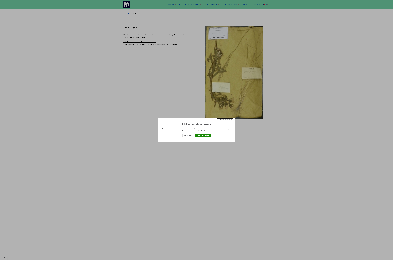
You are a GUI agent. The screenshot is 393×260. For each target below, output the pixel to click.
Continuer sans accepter (225, 120)
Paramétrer (188, 135)
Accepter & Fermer (203, 135)
